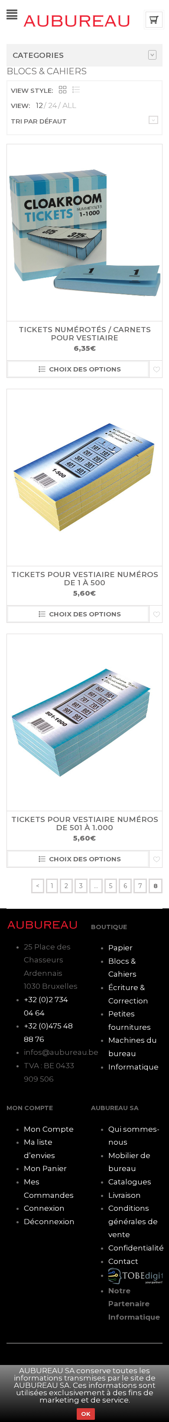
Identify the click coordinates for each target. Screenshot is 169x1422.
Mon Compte (49, 1129)
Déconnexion (49, 1221)
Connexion (44, 1208)
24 (52, 105)
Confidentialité (136, 1248)
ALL (69, 105)
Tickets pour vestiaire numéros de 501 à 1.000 (84, 823)
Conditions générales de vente (133, 1221)
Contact (123, 1261)
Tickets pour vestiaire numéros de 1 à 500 (84, 578)
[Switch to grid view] (62, 90)
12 (39, 105)
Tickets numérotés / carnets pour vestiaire (85, 333)
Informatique (133, 1067)
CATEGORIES (38, 55)
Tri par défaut (39, 121)
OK (86, 1413)
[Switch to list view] (76, 90)
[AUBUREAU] (76, 20)
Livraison (124, 1195)
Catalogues (129, 1182)
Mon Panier (45, 1168)
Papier (120, 947)
